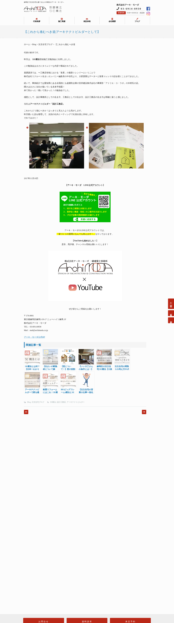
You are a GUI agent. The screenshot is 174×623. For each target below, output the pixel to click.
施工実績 (61, 21)
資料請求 (171, 313)
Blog (29, 402)
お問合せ (171, 303)
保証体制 (87, 21)
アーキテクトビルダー (76, 402)
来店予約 (171, 320)
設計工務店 (61, 402)
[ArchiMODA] (42, 11)
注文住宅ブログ (38, 402)
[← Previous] (26, 412)
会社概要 (112, 21)
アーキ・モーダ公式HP (34, 337)
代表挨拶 (36, 21)
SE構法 (53, 402)
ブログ (137, 21)
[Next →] (144, 412)
